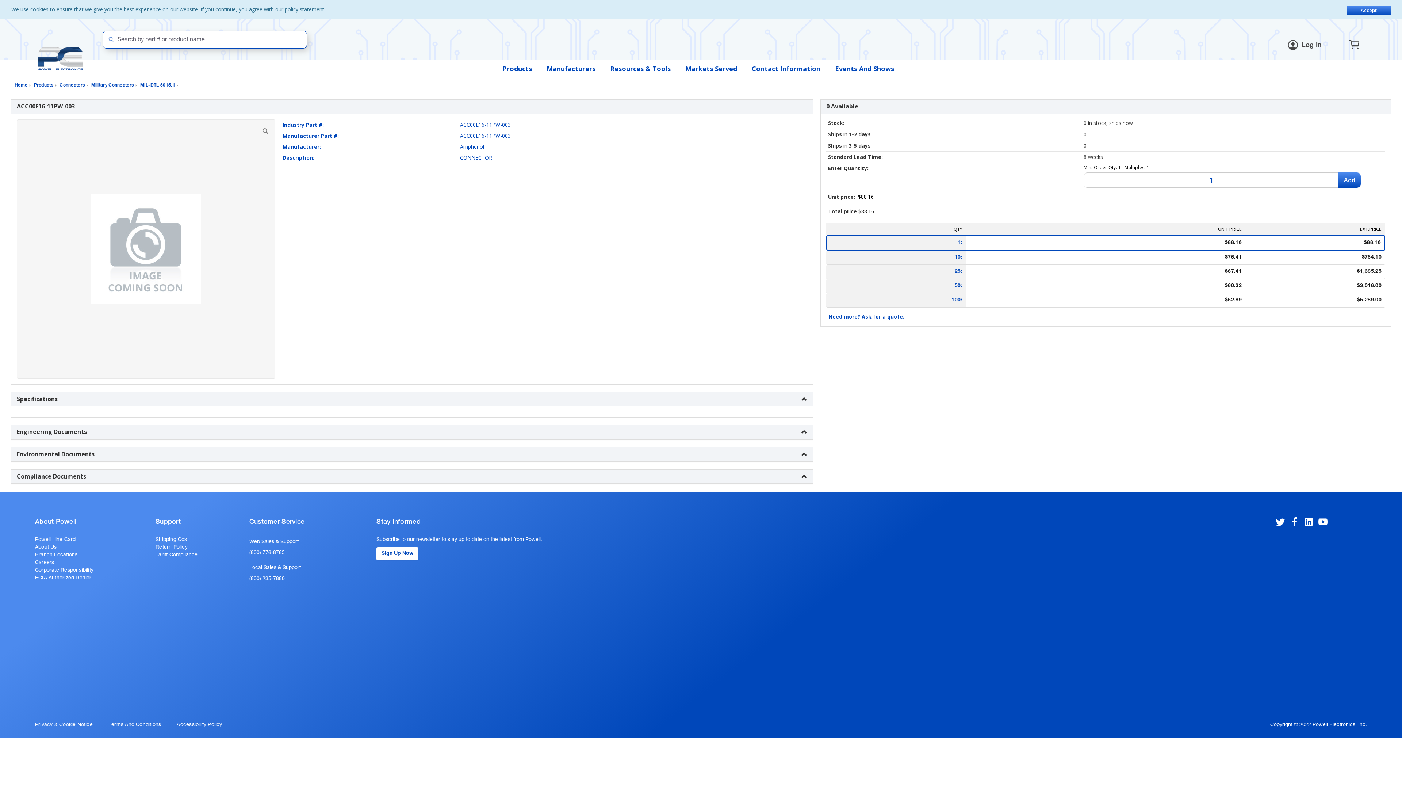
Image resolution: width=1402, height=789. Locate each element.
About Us (46, 547)
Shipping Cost (172, 539)
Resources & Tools (640, 68)
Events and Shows (864, 68)
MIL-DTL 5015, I (157, 85)
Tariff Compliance (177, 555)
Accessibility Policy (199, 725)
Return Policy (172, 547)
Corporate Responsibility (64, 570)
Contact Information (786, 68)
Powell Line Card (55, 539)
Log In (1312, 45)
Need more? (866, 316)
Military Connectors (112, 85)
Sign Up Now (397, 553)
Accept (1369, 10)
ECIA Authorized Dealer (63, 578)
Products (517, 68)
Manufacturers (571, 68)
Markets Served (711, 68)
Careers (44, 562)
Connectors (72, 85)
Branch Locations (56, 555)
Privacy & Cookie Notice (64, 725)
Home (21, 85)
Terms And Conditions (134, 725)
